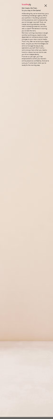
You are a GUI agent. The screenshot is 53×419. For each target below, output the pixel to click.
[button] (46, 5)
